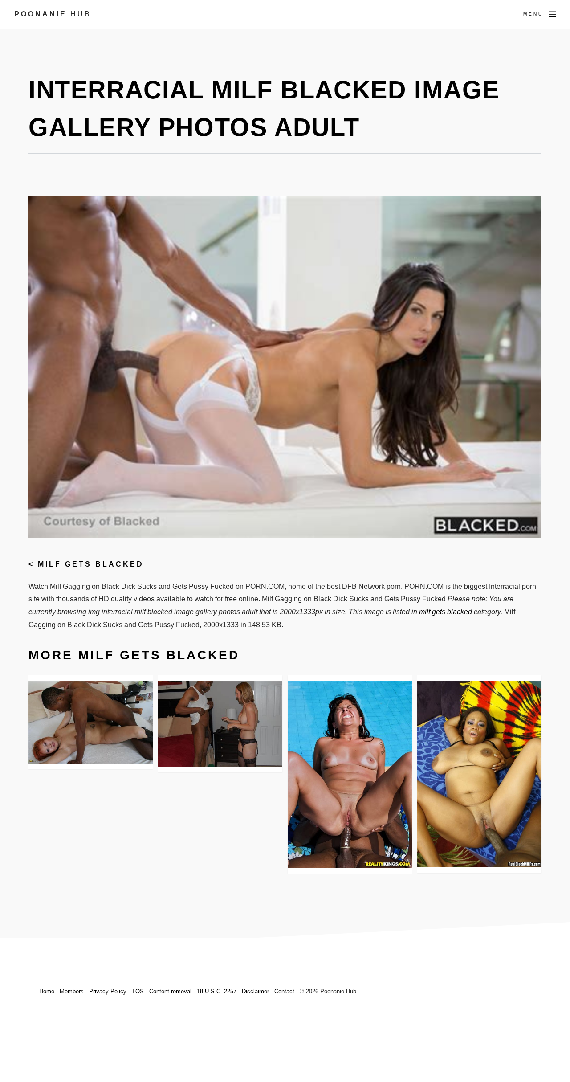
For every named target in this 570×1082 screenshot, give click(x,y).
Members (72, 991)
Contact (284, 991)
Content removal (170, 991)
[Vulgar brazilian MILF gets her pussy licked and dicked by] (350, 774)
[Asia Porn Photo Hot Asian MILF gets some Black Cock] (90, 722)
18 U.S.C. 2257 (216, 991)
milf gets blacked (91, 564)
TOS (138, 991)
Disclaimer (255, 991)
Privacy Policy (107, 991)
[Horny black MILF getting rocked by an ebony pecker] (479, 774)
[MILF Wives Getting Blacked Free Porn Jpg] (220, 724)
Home (46, 991)
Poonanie (52, 14)
